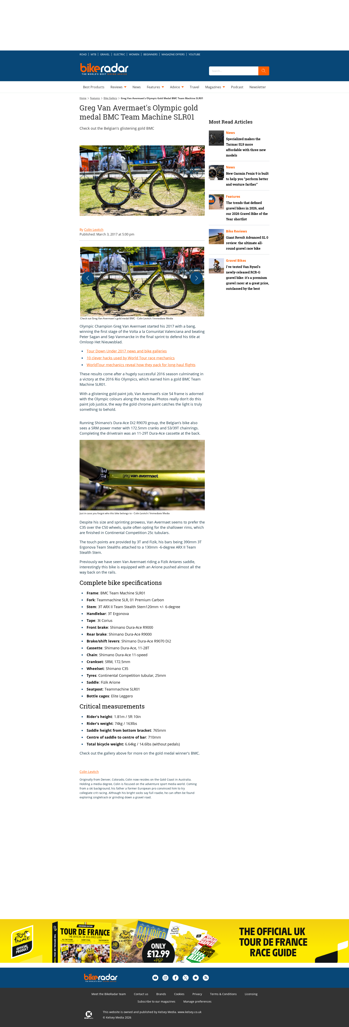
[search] (263, 70)
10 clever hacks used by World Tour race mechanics (131, 357)
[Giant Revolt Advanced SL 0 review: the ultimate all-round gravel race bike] (216, 236)
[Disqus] (146, 863)
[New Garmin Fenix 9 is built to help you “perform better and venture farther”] (216, 172)
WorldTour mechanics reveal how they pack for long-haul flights (141, 364)
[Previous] (88, 278)
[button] (142, 284)
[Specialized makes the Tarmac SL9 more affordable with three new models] (216, 138)
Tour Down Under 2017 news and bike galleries (127, 351)
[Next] (196, 278)
